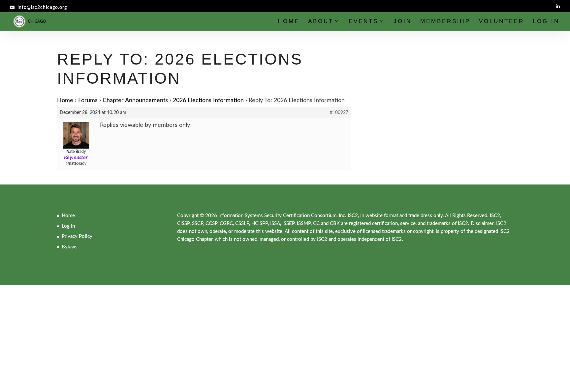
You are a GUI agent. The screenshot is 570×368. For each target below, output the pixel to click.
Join (403, 21)
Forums (88, 100)
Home (289, 21)
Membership (445, 21)
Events (363, 21)
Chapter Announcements (135, 100)
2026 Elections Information (208, 100)
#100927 (339, 112)
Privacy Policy (77, 236)
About (320, 21)
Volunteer (501, 21)
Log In (546, 21)
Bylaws (70, 246)
